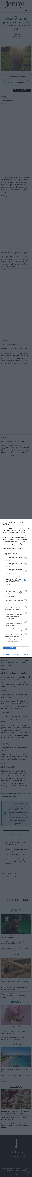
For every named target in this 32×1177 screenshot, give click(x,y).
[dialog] (16, 588)
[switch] (25, 558)
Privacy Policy (25, 654)
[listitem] (16, 554)
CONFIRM (10, 648)
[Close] (28, 523)
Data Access (16, 654)
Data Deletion (6, 654)
